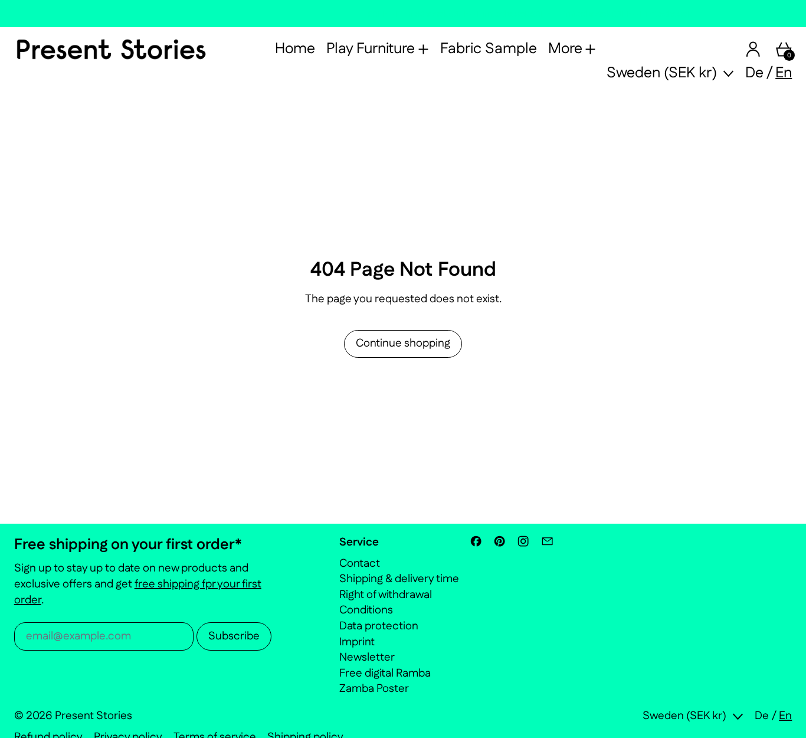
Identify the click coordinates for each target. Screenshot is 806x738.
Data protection (378, 626)
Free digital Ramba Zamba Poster (385, 681)
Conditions (366, 610)
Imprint (357, 642)
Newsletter (367, 657)
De (754, 73)
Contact (359, 564)
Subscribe (234, 636)
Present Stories (93, 716)
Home (295, 48)
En (783, 73)
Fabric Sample (488, 48)
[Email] (547, 541)
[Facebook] (476, 541)
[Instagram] (523, 541)
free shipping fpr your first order (137, 592)
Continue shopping (403, 343)
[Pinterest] (499, 541)
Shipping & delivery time (399, 579)
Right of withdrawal (385, 595)
